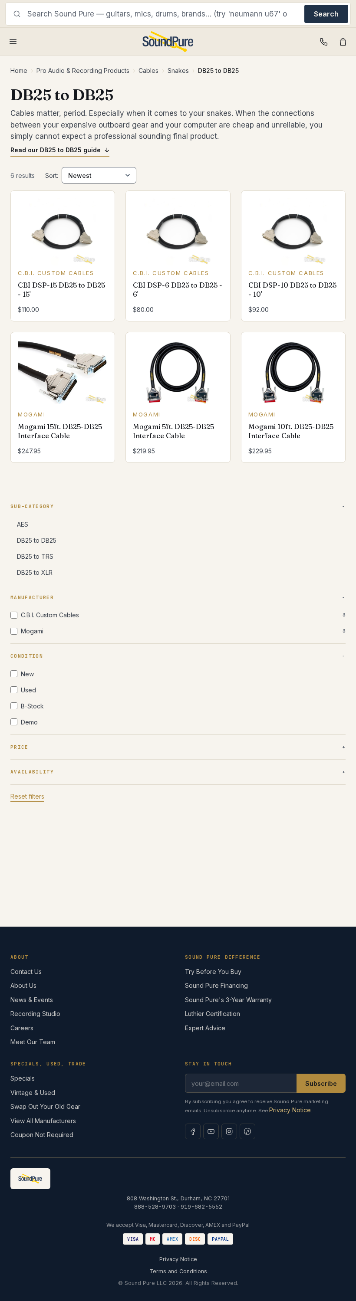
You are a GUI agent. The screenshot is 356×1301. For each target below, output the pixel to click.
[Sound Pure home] (168, 42)
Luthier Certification (212, 1013)
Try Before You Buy (213, 971)
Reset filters (27, 796)
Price (19, 747)
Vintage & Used (32, 1092)
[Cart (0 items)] (343, 41)
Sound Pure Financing (216, 985)
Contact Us (26, 971)
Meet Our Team (32, 1041)
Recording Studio (35, 1013)
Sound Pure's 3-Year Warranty (228, 999)
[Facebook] (193, 1131)
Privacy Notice (290, 1110)
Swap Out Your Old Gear (45, 1106)
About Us (23, 985)
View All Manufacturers (43, 1120)
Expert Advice (205, 1028)
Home (18, 70)
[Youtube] (211, 1131)
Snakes (178, 70)
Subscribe (321, 1083)
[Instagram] (229, 1131)
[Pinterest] (247, 1131)
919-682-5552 (201, 1206)
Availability (32, 772)
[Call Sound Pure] (323, 41)
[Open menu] (13, 41)
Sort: (51, 175)
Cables (148, 70)
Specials (22, 1078)
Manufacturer (32, 597)
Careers (21, 1028)
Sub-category (32, 506)
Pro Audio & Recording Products (82, 70)
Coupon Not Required (41, 1134)
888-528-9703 (155, 1206)
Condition (26, 656)
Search (326, 14)
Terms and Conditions (178, 1271)
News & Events (31, 999)
